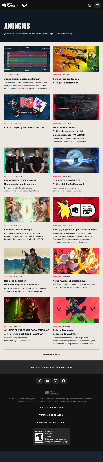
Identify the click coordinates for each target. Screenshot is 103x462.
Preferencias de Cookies (51, 422)
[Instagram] (55, 380)
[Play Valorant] (24, 5)
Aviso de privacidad (51, 408)
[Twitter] (39, 380)
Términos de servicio (51, 415)
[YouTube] (47, 380)
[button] (27, 68)
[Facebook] (63, 380)
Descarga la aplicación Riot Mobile (51, 367)
